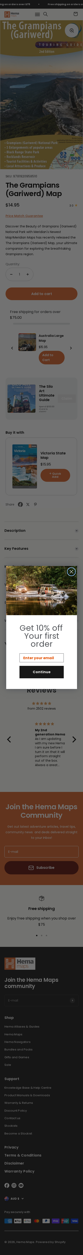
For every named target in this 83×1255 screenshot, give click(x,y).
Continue (41, 672)
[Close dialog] (71, 572)
